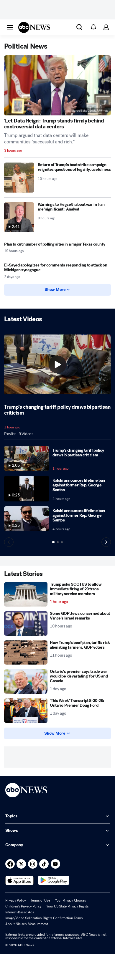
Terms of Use (40, 900)
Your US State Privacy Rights (67, 906)
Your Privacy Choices (70, 900)
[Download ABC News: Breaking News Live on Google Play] (53, 880)
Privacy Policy (15, 900)
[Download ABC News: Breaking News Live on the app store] (19, 880)
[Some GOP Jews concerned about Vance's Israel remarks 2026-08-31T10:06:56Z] (25, 623)
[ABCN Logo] (34, 27)
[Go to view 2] (58, 542)
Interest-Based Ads (19, 912)
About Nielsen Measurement (26, 924)
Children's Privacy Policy (23, 906)
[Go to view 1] (53, 542)
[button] (10, 27)
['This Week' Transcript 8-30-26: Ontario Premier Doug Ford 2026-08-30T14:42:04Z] (25, 710)
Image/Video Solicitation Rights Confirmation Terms (44, 918)
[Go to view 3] (62, 542)
